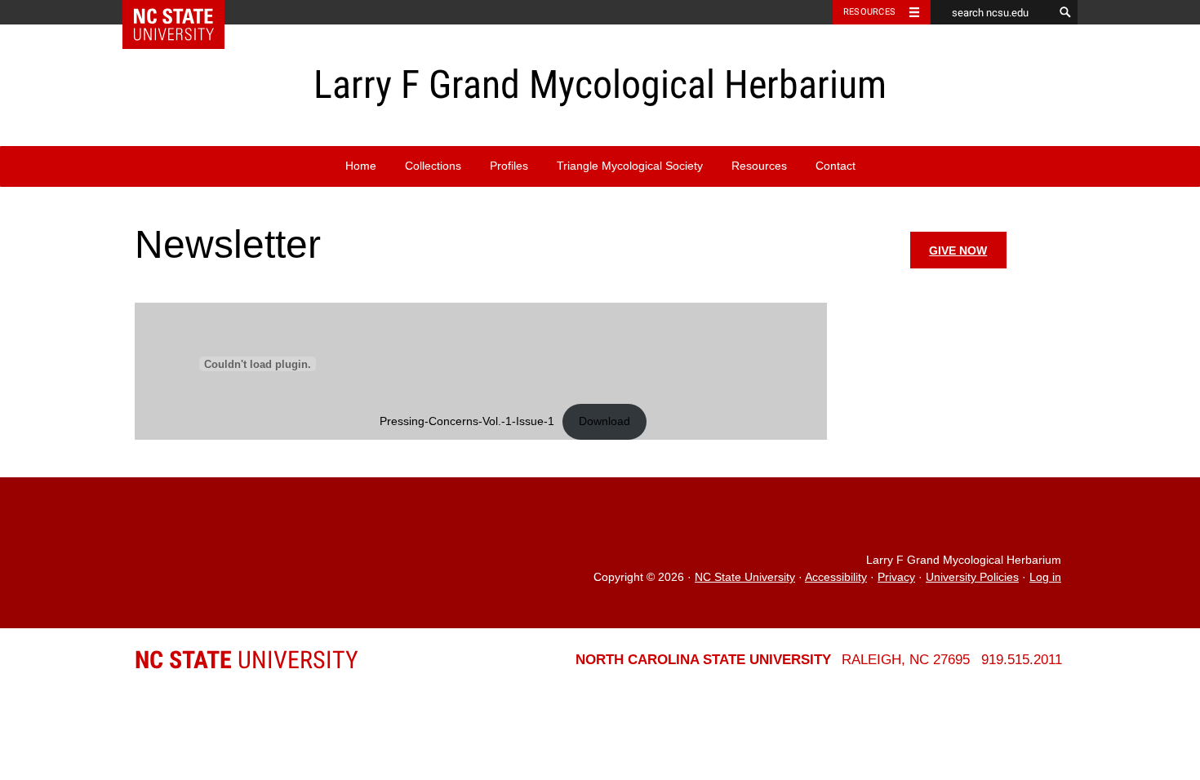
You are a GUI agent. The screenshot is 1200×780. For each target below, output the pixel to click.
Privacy (896, 577)
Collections (433, 166)
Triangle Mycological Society (630, 166)
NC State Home (184, 12)
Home (360, 166)
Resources (869, 12)
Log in (1045, 577)
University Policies (972, 577)
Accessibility (836, 577)
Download (604, 421)
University (246, 659)
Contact (836, 166)
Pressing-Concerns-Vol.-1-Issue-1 (467, 421)
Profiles (509, 166)
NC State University (745, 577)
